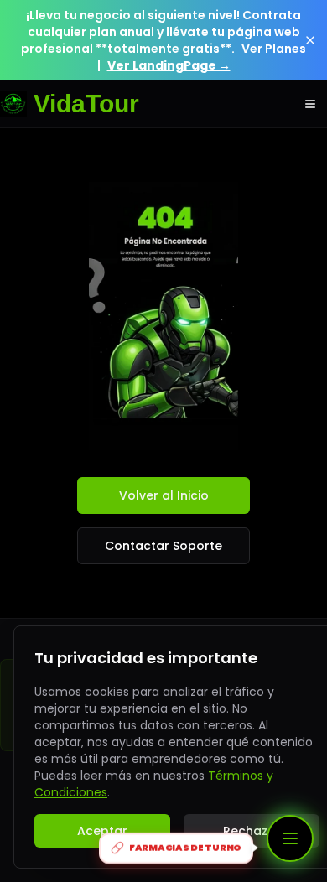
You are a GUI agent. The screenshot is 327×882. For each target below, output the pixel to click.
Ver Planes (273, 48)
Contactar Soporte (163, 545)
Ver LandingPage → (169, 65)
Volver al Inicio (164, 495)
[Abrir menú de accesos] (290, 838)
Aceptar (102, 830)
